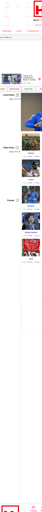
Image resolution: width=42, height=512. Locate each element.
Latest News (8, 95)
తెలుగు (36, 20)
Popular (10, 201)
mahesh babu (28, 89)
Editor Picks (8, 148)
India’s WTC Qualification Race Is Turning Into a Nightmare (30, 78)
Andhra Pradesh (14, 89)
